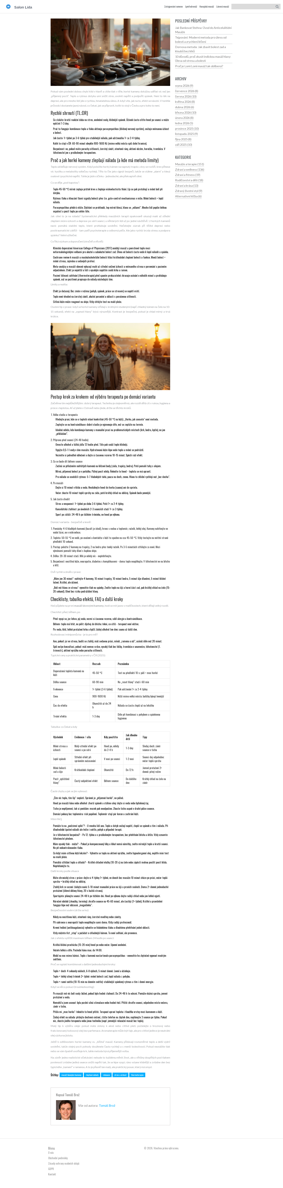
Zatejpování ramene (173, 6)
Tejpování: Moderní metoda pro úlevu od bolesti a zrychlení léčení (200, 39)
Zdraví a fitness (187, 175)
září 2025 (183, 144)
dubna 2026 (184, 107)
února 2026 (184, 117)
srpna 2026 (184, 85)
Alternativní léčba (188, 196)
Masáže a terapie (189, 164)
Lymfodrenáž (191, 6)
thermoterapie (137, 1075)
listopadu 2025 (186, 134)
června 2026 (186, 96)
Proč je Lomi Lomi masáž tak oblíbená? (199, 66)
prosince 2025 (187, 128)
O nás (51, 1153)
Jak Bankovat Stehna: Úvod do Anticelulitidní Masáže (203, 30)
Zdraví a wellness (189, 169)
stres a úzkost (120, 1075)
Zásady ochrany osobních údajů (63, 1163)
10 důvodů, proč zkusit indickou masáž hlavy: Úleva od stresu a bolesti (203, 59)
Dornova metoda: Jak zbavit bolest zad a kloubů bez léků (200, 49)
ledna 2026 (184, 123)
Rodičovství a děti (189, 180)
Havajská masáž (206, 6)
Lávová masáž (222, 6)
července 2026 (186, 91)
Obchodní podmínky (58, 1158)
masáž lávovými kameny (71, 1075)
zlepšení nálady (92, 1075)
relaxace (106, 1075)
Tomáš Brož (72, 1094)
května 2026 (185, 101)
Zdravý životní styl (188, 191)
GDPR (51, 1169)
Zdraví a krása (186, 185)
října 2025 (183, 139)
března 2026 (185, 112)
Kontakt (52, 1174)
